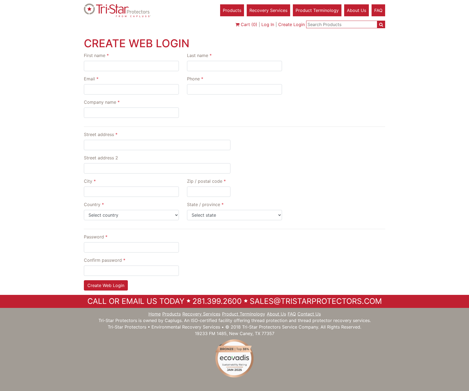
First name (96, 55)
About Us (356, 10)
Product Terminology (317, 10)
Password (95, 236)
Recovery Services (268, 10)
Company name (102, 102)
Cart (248, 24)
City (90, 181)
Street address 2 (101, 157)
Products (232, 10)
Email (91, 78)
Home (154, 314)
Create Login (291, 24)
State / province (205, 204)
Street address (101, 134)
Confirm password (104, 260)
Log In (267, 24)
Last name (199, 55)
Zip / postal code (206, 181)
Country (94, 204)
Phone (195, 78)
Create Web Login (105, 285)
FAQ (378, 10)
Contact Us (309, 314)
